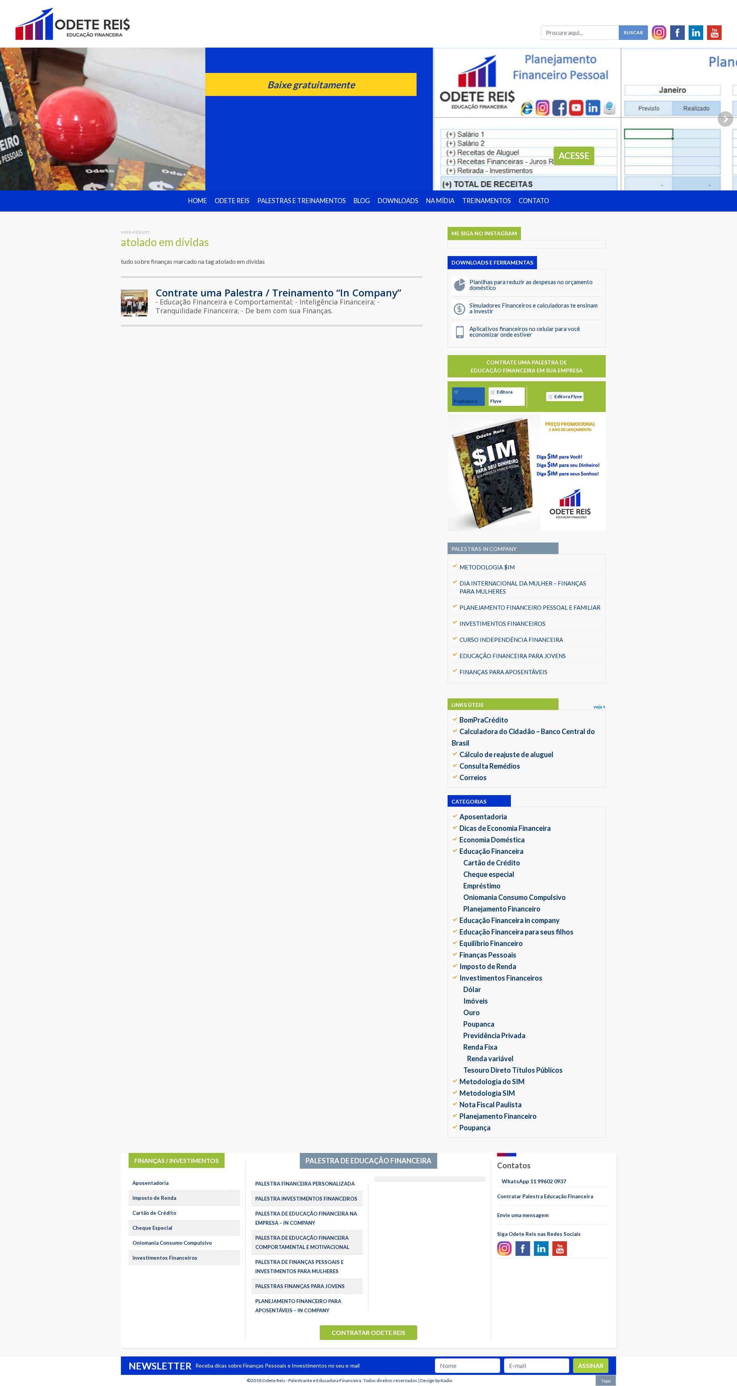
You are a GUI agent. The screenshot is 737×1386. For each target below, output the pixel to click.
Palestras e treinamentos (301, 201)
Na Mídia (440, 201)
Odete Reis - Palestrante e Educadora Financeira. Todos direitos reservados (339, 1380)
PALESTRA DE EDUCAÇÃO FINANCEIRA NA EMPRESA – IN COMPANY (306, 1218)
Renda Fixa (480, 1047)
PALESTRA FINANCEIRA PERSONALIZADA (305, 1184)
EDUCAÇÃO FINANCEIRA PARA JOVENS (512, 655)
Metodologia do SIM (492, 1081)
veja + (599, 707)
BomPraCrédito (483, 720)
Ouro (471, 1012)
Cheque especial (488, 874)
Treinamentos (486, 201)
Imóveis (475, 1001)
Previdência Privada (494, 1035)
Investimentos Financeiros (500, 978)
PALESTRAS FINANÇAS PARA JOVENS (300, 1286)
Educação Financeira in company (509, 920)
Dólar (472, 989)
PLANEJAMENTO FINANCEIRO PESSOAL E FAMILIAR (529, 607)
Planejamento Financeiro (501, 909)
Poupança (475, 1127)
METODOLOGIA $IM (487, 567)
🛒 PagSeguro (466, 396)
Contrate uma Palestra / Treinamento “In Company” (278, 292)
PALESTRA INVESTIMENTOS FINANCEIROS (306, 1199)
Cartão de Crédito (491, 862)
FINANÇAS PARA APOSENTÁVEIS (503, 671)
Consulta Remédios (489, 766)
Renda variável (490, 1058)
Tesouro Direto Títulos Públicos (513, 1070)
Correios (473, 777)
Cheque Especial (152, 1228)
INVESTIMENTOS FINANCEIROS (502, 623)
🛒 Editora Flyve (501, 396)
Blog (362, 201)
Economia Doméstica (492, 839)
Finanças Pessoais (487, 955)
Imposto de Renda (487, 966)
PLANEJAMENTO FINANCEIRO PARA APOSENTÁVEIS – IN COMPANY (298, 1305)
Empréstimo (482, 886)
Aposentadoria (483, 816)
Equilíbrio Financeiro (491, 943)
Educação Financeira (491, 851)
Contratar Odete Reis (368, 1332)
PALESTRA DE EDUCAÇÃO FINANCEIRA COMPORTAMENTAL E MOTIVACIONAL (302, 1242)
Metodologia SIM (487, 1093)
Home (197, 201)
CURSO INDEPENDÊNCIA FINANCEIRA (511, 639)
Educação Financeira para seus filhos (516, 932)
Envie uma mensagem (523, 1215)
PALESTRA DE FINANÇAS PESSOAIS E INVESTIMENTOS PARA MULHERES (299, 1266)
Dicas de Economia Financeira (505, 828)
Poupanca (478, 1024)
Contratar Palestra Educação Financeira (545, 1196)
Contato (534, 201)
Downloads (398, 201)
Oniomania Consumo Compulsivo (514, 897)
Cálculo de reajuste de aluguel (506, 754)
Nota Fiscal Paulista (490, 1104)
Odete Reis (232, 201)
